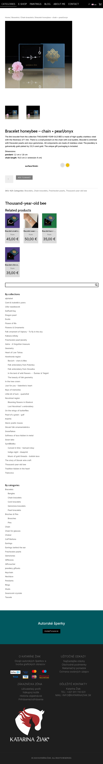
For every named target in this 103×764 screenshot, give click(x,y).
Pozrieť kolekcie (51, 631)
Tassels (8, 597)
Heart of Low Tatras (14, 352)
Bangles (11, 493)
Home (7, 17)
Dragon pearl (10, 315)
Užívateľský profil (31, 688)
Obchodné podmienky (74, 664)
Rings (7, 585)
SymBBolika (10, 444)
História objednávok (31, 695)
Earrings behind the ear (15, 547)
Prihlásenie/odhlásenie (31, 699)
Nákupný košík (31, 692)
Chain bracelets (27, 17)
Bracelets (15, 17)
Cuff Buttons (10, 539)
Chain (7, 527)
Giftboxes (9, 560)
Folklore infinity (11, 336)
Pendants (9, 580)
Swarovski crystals (13, 593)
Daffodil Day (10, 311)
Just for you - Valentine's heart (18, 385)
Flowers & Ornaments (14, 327)
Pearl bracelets (14, 510)
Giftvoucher (10, 564)
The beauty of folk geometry (20, 377)
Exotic (7, 319)
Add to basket (24, 177)
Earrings (8, 543)
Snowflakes (10, 431)
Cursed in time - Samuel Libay (21, 448)
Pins (10, 522)
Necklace (9, 576)
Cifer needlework (12, 307)
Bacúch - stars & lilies (17, 360)
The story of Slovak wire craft (18, 460)
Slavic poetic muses (14, 423)
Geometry (9, 348)
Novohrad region (12, 398)
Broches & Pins (11, 514)
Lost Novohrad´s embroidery (20, 406)
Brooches (12, 518)
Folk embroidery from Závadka (21, 369)
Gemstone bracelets (17, 506)
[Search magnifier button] (96, 285)
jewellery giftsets (12, 568)
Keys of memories (13, 390)
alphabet (9, 298)
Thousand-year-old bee (76, 191)
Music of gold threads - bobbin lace (23, 456)
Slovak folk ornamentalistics (17, 427)
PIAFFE (8, 419)
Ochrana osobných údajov (74, 671)
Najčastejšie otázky (74, 661)
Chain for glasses (13, 531)
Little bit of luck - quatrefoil (17, 394)
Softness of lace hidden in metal (19, 435)
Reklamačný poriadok (74, 668)
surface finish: (31, 166)
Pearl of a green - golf (14, 415)
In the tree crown (12, 381)
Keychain (9, 572)
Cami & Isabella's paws (15, 302)
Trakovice (9, 473)
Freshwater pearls (57, 191)
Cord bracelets (14, 502)
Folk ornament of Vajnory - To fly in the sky (24, 332)
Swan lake (9, 439)
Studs (7, 589)
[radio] (62, 165)
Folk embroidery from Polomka (21, 365)
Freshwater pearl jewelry (16, 340)
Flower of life (10, 323)
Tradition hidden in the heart (17, 468)
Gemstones (10, 556)
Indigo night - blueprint (18, 452)
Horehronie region (13, 356)
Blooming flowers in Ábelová (20, 402)
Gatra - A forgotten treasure (17, 344)
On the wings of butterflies (17, 410)
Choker (8, 535)
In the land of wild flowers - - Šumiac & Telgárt (28, 373)
